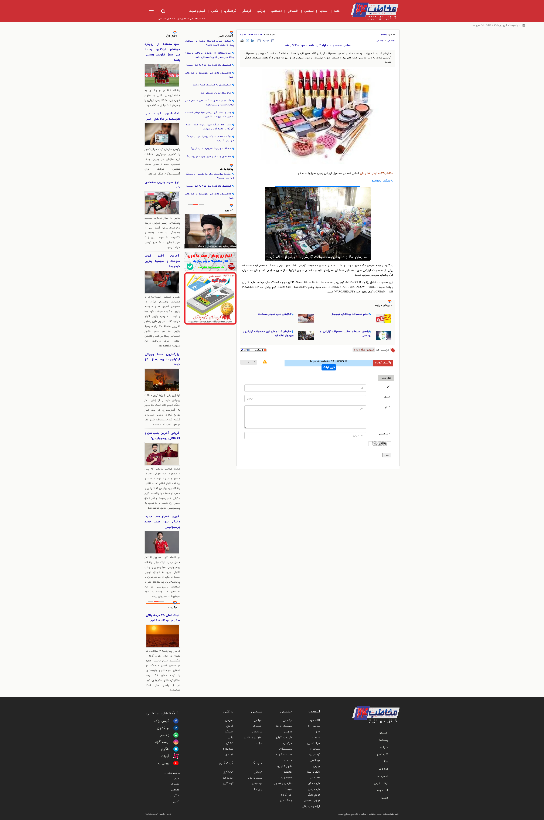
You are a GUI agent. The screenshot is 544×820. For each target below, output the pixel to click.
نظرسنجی (382, 754)
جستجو (383, 733)
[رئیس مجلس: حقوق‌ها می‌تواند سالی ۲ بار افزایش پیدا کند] (210, 231)
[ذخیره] (252, 40)
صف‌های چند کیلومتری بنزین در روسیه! (209, 156)
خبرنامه (384, 747)
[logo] (371, 11)
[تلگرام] (175, 749)
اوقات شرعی (381, 783)
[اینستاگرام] (175, 742)
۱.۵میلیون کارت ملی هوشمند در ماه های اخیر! (210, 75)
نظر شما (386, 378)
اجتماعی (391, 40)
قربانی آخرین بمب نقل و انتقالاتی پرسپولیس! (162, 436)
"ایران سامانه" (152, 814)
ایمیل (387, 397)
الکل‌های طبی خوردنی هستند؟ (274, 314)
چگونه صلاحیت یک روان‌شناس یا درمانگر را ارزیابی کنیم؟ (210, 138)
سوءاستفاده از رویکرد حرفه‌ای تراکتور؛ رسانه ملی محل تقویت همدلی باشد (210, 55)
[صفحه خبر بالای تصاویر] (210, 298)
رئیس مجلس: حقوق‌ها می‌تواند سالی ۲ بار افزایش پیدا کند (211, 246)
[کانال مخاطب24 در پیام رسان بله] (210, 261)
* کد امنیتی (384, 434)
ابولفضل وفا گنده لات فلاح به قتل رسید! (208, 65)
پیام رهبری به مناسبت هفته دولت (212, 85)
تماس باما (382, 776)
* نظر (387, 407)
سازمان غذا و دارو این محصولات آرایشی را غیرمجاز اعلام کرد (268, 333)
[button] (270, 223)
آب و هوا (382, 791)
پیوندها (383, 740)
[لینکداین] (175, 728)
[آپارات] (175, 756)
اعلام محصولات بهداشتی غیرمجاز (350, 314)
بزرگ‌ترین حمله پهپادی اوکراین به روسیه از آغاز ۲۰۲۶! (162, 359)
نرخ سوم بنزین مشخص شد (216, 93)
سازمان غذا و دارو (369, 173)
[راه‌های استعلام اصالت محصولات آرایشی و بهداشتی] (318, 222)
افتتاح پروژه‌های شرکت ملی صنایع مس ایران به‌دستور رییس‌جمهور (210, 102)
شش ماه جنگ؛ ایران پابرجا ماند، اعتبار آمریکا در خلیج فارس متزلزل (210, 127)
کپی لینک (329, 367)
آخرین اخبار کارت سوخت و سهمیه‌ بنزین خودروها (162, 261)
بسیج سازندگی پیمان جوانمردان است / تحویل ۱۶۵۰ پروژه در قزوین (210, 114)
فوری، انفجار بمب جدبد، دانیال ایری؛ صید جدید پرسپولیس (162, 521)
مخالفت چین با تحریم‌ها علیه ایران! (211, 148)
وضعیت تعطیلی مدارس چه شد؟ (163, 618)
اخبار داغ (171, 36)
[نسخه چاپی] (242, 40)
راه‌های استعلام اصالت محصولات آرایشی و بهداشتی (317, 253)
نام (388, 386)
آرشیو (384, 798)
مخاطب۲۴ (387, 173)
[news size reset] (266, 40)
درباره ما (383, 769)
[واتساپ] (175, 735)
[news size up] (272, 40)
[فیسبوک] (175, 721)
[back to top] (386, 699)
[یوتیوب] (175, 763)
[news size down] (259, 40)
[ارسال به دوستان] (247, 40)
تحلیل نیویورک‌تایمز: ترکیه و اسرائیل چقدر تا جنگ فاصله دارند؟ (210, 43)
